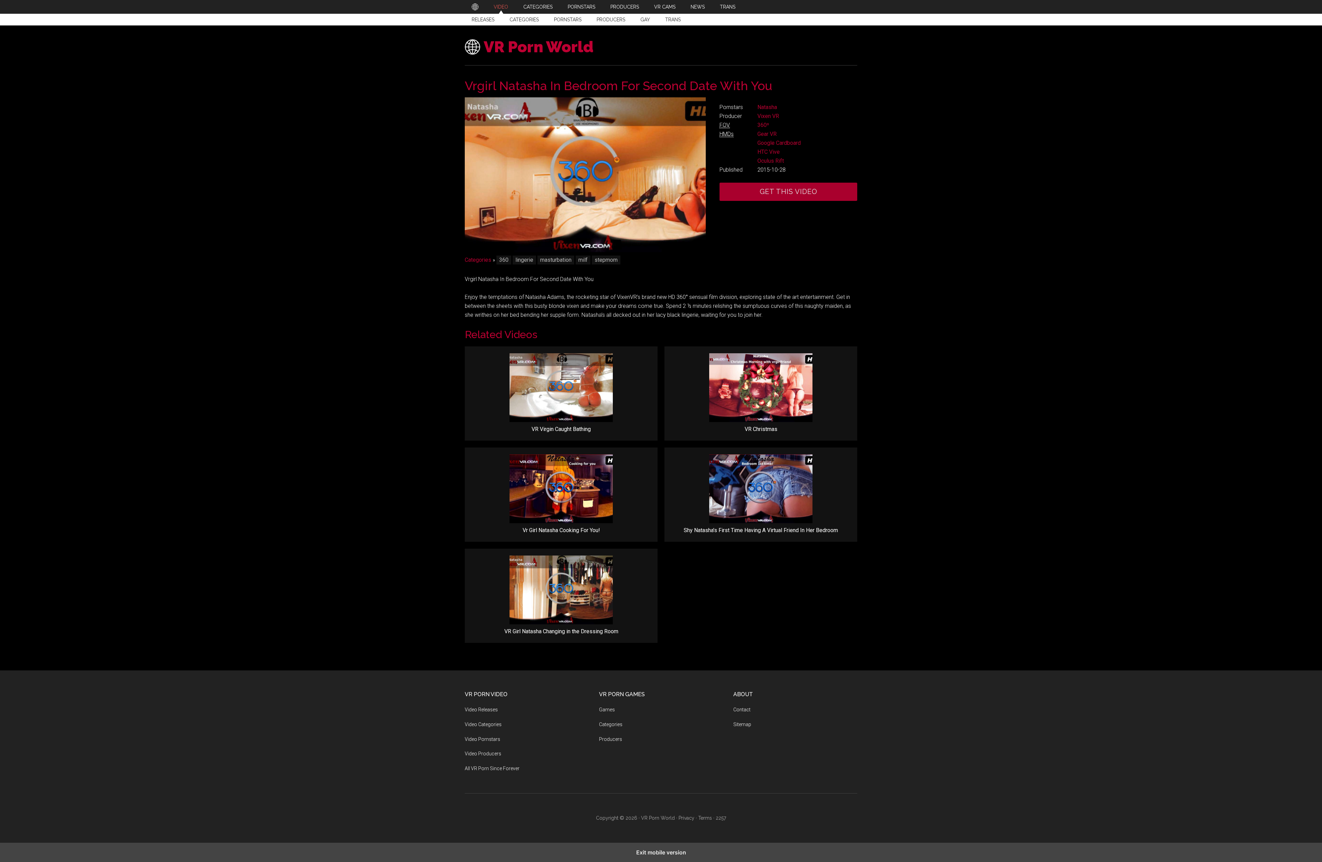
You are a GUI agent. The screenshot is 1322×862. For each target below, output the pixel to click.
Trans (673, 19)
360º (763, 125)
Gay (645, 19)
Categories (524, 19)
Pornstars (567, 19)
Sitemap (742, 724)
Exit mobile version (661, 852)
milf (583, 260)
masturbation (555, 260)
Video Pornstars (482, 739)
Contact (742, 709)
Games (607, 709)
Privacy (686, 818)
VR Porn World (539, 47)
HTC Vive (768, 152)
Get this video (788, 191)
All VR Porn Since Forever (492, 768)
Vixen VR (768, 116)
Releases (483, 19)
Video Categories (483, 724)
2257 (721, 818)
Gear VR (767, 134)
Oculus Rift (770, 161)
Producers (611, 19)
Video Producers (483, 753)
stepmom (606, 260)
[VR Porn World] (475, 7)
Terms (705, 818)
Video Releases (481, 709)
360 (503, 260)
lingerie (524, 260)
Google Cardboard (779, 143)
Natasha (767, 107)
